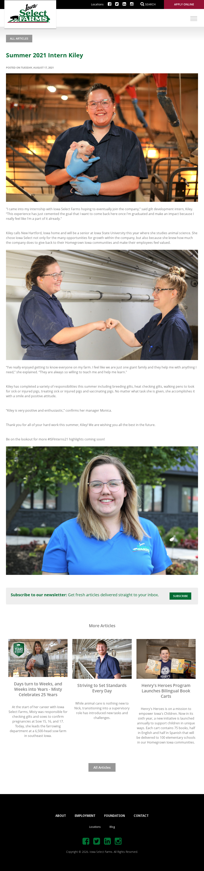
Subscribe (180, 596)
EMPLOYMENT (85, 816)
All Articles (19, 38)
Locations (97, 4)
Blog (112, 826)
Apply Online (184, 4)
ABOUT (60, 816)
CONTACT (141, 816)
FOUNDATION (114, 816)
